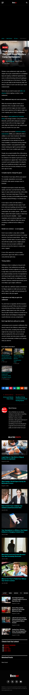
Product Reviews (9, 645)
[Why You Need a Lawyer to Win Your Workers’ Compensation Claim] (19, 351)
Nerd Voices (10, 61)
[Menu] (3, 2)
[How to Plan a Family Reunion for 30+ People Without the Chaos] (6, 610)
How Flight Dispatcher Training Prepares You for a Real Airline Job (19, 599)
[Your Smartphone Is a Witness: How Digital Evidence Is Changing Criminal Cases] (14, 520)
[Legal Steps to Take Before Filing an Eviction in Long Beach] (14, 447)
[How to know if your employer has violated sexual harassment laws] (14, 496)
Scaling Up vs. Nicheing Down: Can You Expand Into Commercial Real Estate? (19, 631)
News (10, 593)
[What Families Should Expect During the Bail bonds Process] (14, 472)
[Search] (26, 2)
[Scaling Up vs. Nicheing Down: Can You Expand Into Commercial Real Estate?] (6, 631)
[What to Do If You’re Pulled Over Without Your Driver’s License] (14, 569)
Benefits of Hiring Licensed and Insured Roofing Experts (21, 398)
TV (21, 593)
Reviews (6, 647)
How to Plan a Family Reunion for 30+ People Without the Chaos (18, 609)
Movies (16, 593)
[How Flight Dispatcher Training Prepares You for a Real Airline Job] (6, 600)
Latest (5, 593)
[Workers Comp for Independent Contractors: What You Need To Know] (7, 369)
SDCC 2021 (7, 649)
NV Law (5, 47)
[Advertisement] (14, 21)
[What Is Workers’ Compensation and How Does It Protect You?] (7, 351)
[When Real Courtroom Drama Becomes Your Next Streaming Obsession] (14, 545)
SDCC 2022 (7, 651)
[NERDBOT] (14, 2)
